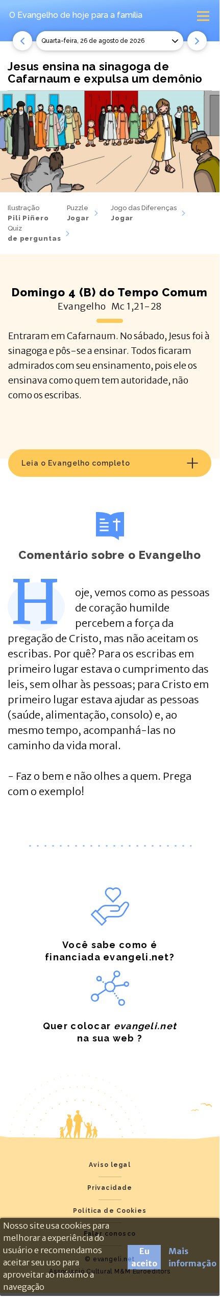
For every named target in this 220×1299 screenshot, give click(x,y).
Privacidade (110, 1187)
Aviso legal (110, 1164)
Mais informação (192, 1257)
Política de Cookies (109, 1210)
